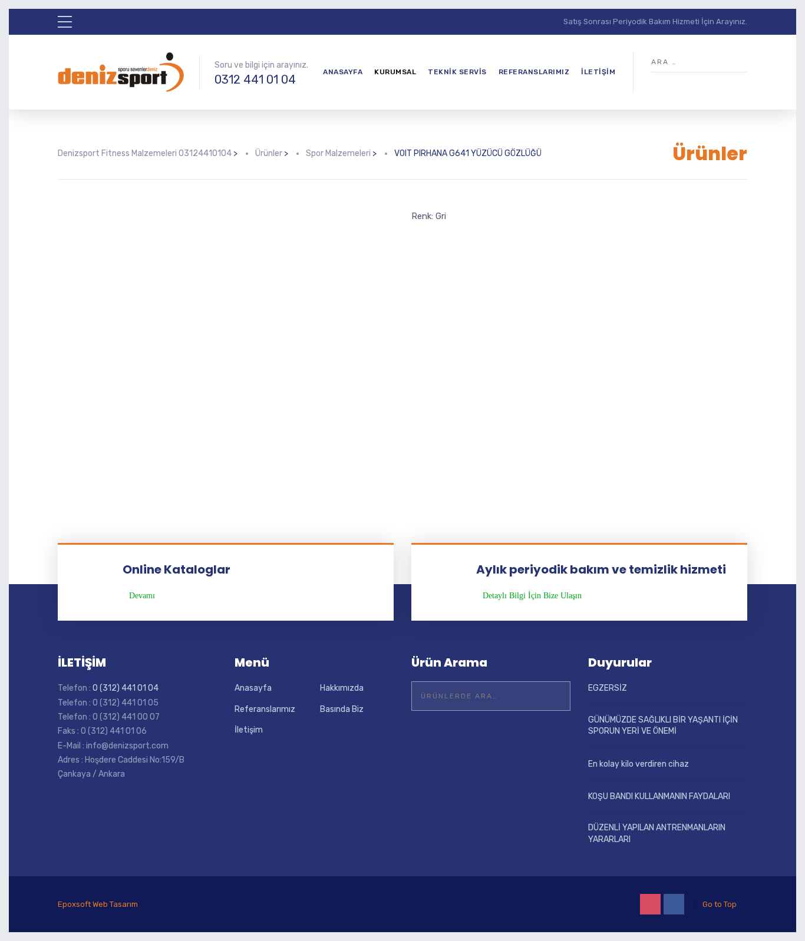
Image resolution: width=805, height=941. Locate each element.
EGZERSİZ (607, 688)
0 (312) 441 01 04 (126, 688)
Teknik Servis (457, 72)
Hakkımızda (342, 688)
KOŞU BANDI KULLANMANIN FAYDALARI (659, 796)
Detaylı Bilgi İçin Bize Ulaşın (532, 596)
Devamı (142, 596)
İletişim (598, 72)
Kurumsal (395, 72)
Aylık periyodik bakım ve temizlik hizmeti (601, 569)
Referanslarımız (534, 72)
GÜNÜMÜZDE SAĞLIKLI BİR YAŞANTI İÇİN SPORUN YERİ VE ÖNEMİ (663, 726)
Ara (554, 696)
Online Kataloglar (176, 569)
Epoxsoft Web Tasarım (98, 904)
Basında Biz (342, 709)
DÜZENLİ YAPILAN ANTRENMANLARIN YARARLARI (656, 833)
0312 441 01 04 (255, 79)
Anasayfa (342, 72)
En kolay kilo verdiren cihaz (638, 764)
